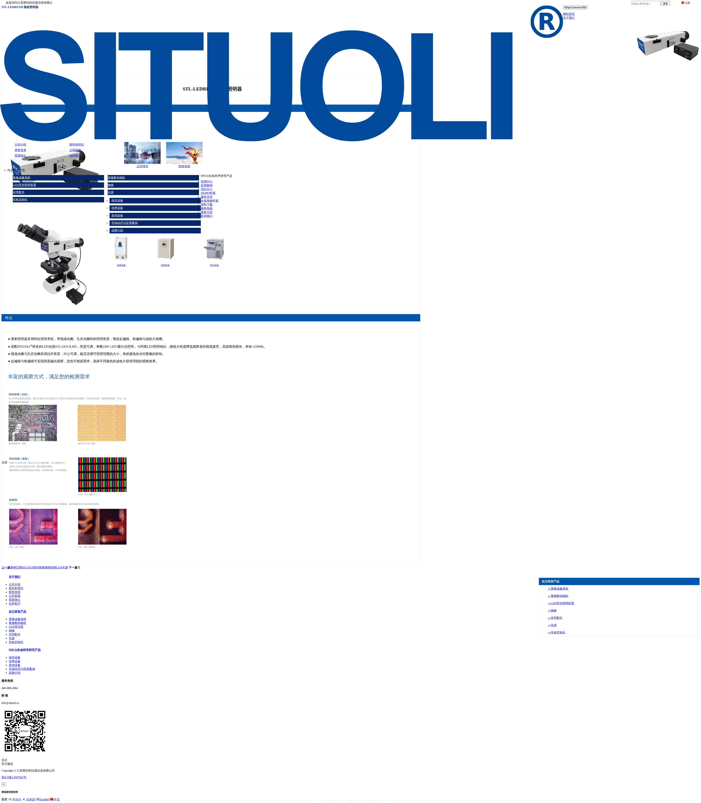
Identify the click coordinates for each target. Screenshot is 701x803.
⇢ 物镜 (552, 610)
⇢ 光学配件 (555, 617)
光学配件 (18, 192)
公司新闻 (75, 150)
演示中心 (206, 189)
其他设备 (117, 215)
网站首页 (569, 14)
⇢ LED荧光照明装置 (561, 603)
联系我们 (206, 216)
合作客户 (75, 155)
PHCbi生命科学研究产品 (25, 649)
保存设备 (117, 200)
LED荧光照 (16, 626)
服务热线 (206, 208)
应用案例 (206, 185)
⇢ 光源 (552, 625)
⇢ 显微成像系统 (558, 588)
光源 (111, 192)
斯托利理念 (76, 144)
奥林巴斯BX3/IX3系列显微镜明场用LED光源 (34, 567)
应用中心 (206, 181)
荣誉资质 (20, 150)
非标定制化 (20, 199)
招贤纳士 (20, 155)
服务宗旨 (206, 212)
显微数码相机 (116, 177)
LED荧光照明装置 (24, 185)
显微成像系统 (21, 177)
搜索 (665, 3)
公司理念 (142, 166)
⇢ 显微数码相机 (558, 596)
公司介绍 (20, 144)
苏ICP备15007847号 (13, 777)
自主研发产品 (17, 611)
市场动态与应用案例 (124, 222)
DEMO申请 (208, 193)
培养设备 (117, 208)
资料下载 (206, 204)
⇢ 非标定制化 (556, 632)
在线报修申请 (209, 200)
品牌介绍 (117, 230)
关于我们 (569, 17)
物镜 (111, 185)
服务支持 (206, 196)
